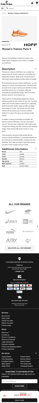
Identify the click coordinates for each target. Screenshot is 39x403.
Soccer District (25, 359)
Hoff (6, 44)
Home (4, 13)
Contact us (19, 265)
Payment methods (8, 344)
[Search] (7, 8)
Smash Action (25, 356)
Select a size (19, 400)
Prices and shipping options (11, 346)
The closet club (25, 364)
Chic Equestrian (7, 359)
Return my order (7, 323)
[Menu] (2, 8)
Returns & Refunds (8, 339)
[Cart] (37, 3)
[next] (37, 226)
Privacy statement (8, 349)
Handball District (7, 361)
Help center (6, 318)
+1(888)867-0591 (19, 271)
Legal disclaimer (7, 342)
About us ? (5, 332)
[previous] (1, 226)
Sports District (25, 361)
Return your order (19, 305)
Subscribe (19, 386)
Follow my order (7, 320)
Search (11, 8)
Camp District (6, 356)
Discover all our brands (19, 248)
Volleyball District (26, 366)
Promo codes (6, 325)
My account (6, 316)
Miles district (6, 364)
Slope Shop (6, 366)
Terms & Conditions (9, 337)
